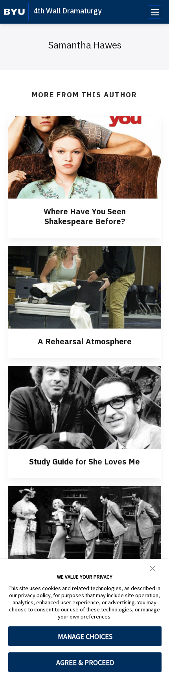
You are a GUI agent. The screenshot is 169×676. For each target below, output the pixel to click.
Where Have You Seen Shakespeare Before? (85, 216)
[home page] (14, 12)
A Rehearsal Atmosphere (85, 341)
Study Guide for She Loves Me (84, 461)
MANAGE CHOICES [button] (85, 636)
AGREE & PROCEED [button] (85, 662)
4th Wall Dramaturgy (67, 10)
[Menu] (154, 12)
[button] (152, 568)
